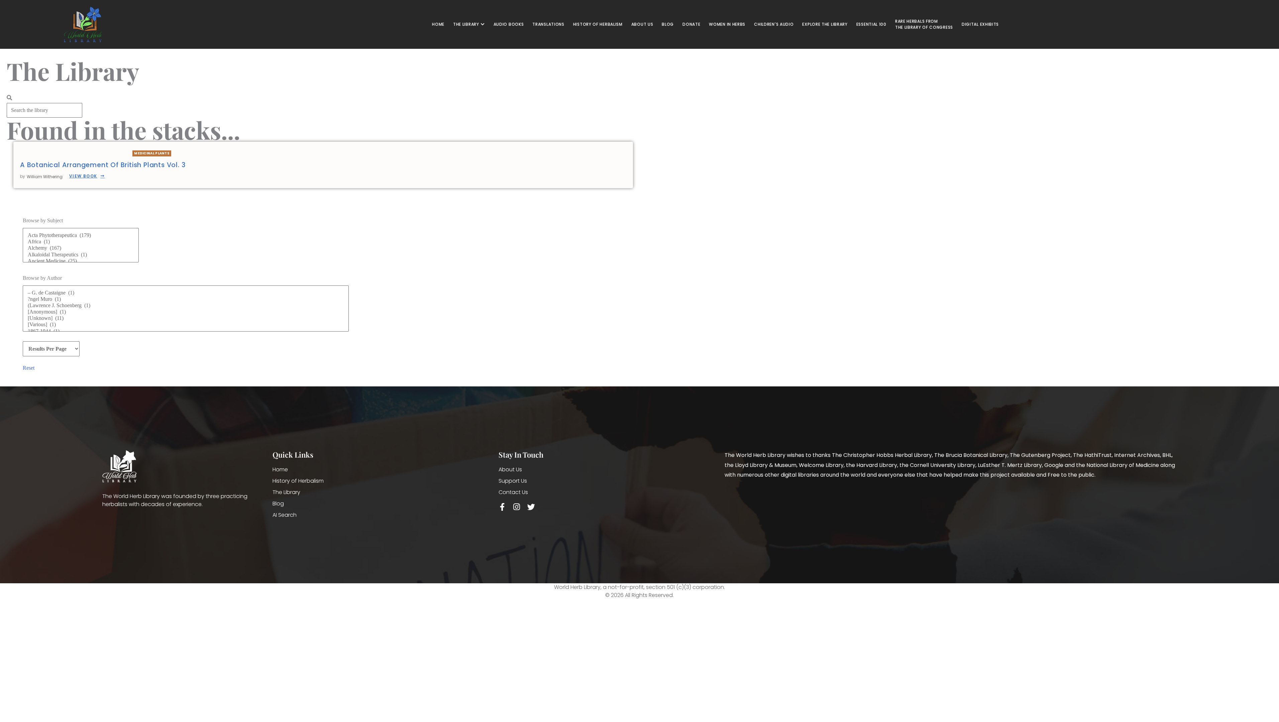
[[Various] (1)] (185, 325)
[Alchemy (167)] (80, 248)
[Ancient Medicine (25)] (80, 261)
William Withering (45, 176)
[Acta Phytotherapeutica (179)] (80, 235)
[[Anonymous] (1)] (185, 312)
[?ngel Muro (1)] (185, 299)
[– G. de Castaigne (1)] (185, 293)
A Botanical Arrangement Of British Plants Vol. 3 (102, 164)
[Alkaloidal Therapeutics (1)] (80, 255)
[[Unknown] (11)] (185, 318)
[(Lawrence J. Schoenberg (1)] (185, 306)
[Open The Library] (483, 24)
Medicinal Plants (152, 153)
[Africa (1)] (80, 242)
